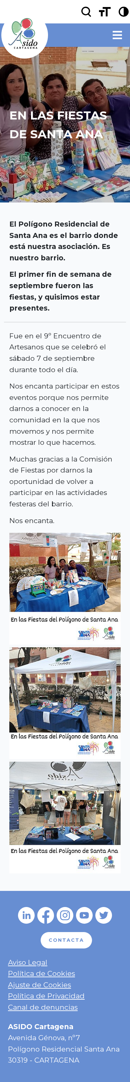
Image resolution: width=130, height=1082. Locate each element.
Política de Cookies (41, 973)
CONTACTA (66, 940)
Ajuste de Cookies (39, 985)
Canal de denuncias (43, 1007)
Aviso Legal (27, 962)
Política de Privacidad (46, 996)
